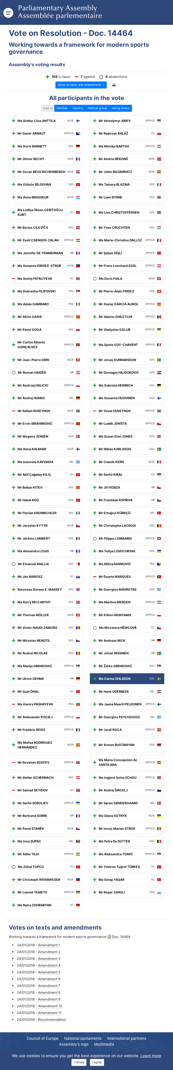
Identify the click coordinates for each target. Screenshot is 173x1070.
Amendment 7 (49, 986)
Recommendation (52, 1019)
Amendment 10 (50, 1006)
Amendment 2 (49, 952)
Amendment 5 (49, 972)
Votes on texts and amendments (80, 84)
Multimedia (104, 1044)
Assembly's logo (74, 1044)
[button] (114, 85)
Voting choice (121, 108)
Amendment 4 (49, 965)
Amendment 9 (49, 999)
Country (78, 108)
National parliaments (83, 1038)
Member (62, 108)
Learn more (151, 1056)
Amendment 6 (49, 979)
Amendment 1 (49, 945)
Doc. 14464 (121, 937)
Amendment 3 (49, 958)
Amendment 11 (49, 1013)
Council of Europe (43, 1038)
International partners (126, 1038)
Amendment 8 (49, 992)
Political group (97, 108)
